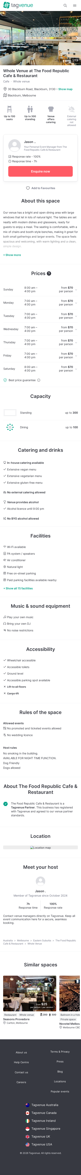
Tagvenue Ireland (43, 1121)
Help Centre (21, 1062)
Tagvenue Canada (43, 1113)
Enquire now (40, 171)
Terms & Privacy (60, 1051)
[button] (65, 5)
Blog (60, 1071)
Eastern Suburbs (42, 940)
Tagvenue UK (40, 1136)
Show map (65, 89)
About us (21, 1052)
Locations (60, 1081)
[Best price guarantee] (38, 380)
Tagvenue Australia (44, 1105)
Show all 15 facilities (19, 588)
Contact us (21, 1072)
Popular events (60, 1091)
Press (60, 1061)
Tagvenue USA (41, 1144)
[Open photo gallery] (40, 38)
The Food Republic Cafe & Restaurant (48, 789)
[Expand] (74, 5)
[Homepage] (18, 5)
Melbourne (23, 940)
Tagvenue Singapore (45, 1128)
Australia (8, 940)
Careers (21, 1082)
